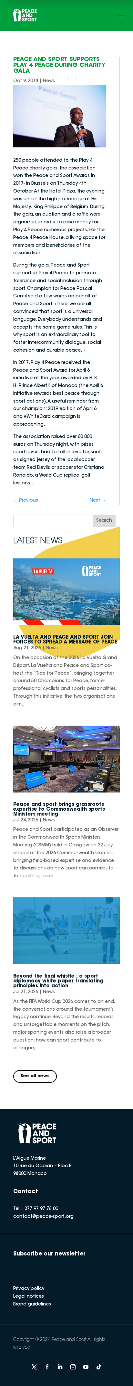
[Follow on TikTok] (99, 1367)
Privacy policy (28, 1289)
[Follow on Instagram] (73, 1367)
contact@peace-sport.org (43, 1217)
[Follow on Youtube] (86, 1367)
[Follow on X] (34, 1367)
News (49, 81)
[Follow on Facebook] (47, 1367)
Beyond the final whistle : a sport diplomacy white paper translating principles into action (58, 981)
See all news (35, 1076)
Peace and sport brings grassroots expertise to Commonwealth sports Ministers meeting (59, 809)
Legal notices (28, 1296)
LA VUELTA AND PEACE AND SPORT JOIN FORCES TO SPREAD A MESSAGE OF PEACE (65, 640)
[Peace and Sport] (24, 15)
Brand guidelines (32, 1304)
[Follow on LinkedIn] (60, 1367)
